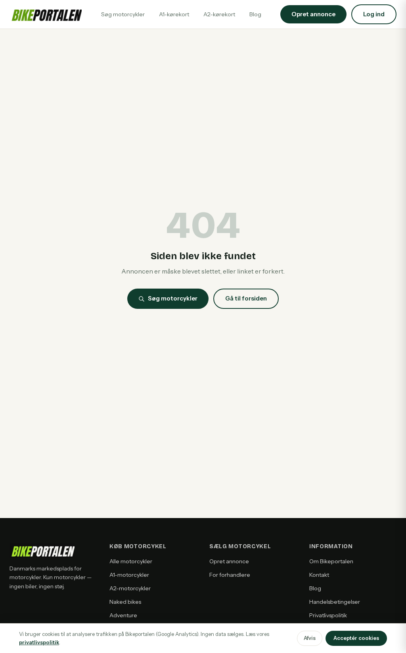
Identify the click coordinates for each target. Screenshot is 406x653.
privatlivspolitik (39, 642)
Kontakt (319, 574)
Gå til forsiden (246, 298)
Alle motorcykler (130, 561)
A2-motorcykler (130, 588)
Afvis (310, 638)
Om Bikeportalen (331, 561)
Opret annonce (229, 561)
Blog (255, 14)
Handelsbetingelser (334, 601)
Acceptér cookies (356, 638)
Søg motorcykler (123, 14)
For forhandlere (229, 574)
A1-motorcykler (129, 574)
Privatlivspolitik (328, 615)
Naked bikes (125, 601)
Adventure (123, 615)
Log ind (374, 14)
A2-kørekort (219, 14)
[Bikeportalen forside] (46, 14)
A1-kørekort (174, 14)
